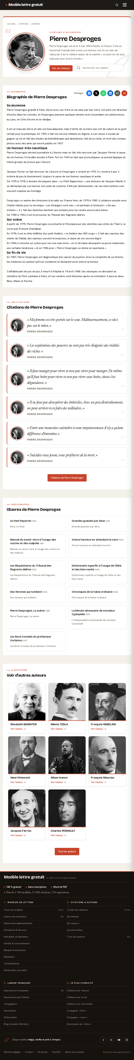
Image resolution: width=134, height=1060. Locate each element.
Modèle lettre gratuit (25, 5)
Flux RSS (56, 1052)
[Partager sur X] (96, 93)
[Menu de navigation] (124, 5)
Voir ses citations (61, 68)
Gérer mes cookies (74, 1052)
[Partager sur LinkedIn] (110, 93)
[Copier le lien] (124, 93)
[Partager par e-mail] (117, 93)
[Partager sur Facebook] (89, 93)
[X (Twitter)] (111, 1040)
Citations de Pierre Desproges (67, 477)
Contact (29, 1052)
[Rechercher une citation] (79, 67)
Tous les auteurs (67, 851)
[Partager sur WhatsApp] (103, 93)
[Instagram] (127, 1040)
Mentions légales (12, 1052)
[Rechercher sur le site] (116, 5)
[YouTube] (119, 1040)
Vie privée (42, 1052)
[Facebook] (103, 1040)
